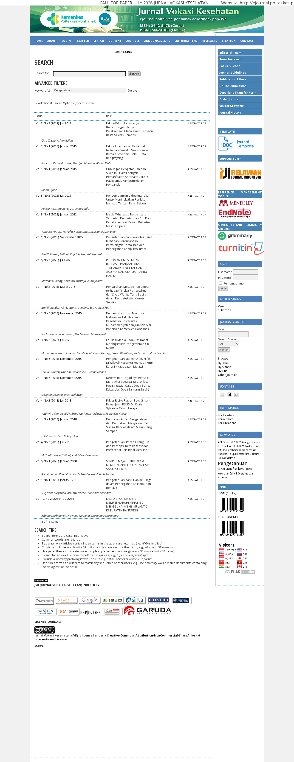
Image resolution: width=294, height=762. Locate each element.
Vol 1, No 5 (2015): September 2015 (59, 237)
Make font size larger (237, 394)
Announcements (157, 40)
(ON (228, 517)
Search (98, 40)
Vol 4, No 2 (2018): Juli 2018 (53, 400)
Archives (133, 40)
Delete (132, 90)
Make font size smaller (222, 394)
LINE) (234, 517)
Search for (42, 73)
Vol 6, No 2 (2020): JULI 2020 (54, 260)
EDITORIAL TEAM (186, 40)
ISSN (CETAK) (227, 493)
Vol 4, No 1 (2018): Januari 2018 (56, 419)
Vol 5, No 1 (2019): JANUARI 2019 (57, 480)
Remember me (233, 283)
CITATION (229, 40)
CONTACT (247, 40)
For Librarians (227, 423)
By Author (224, 367)
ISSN (222, 517)
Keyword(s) (42, 90)
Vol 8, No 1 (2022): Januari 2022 (56, 214)
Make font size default (229, 394)
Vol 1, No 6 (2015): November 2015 (59, 313)
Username (225, 272)
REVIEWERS (209, 40)
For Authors (225, 419)
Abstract (194, 123)
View (221, 306)
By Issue (223, 363)
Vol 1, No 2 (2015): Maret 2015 (55, 287)
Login (66, 40)
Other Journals (227, 375)
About (52, 40)
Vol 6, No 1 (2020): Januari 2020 (56, 461)
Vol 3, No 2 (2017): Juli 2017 (53, 123)
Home (38, 40)
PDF (203, 123)
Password (224, 278)
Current (115, 40)
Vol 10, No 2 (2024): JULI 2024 (55, 499)
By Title (223, 371)
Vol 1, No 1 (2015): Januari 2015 (56, 146)
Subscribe (224, 310)
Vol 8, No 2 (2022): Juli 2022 (53, 196)
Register (82, 40)
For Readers (226, 415)
